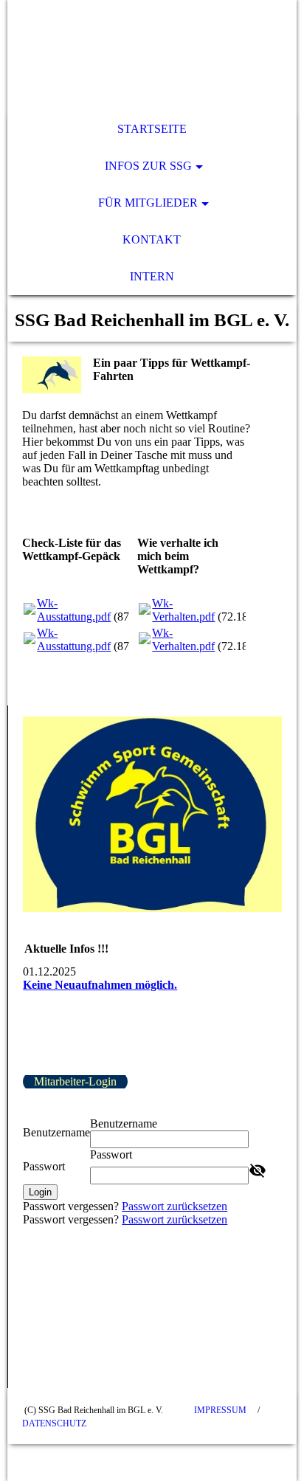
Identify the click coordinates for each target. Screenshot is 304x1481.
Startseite (152, 128)
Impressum (220, 1410)
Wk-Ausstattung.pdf (74, 610)
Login (40, 1192)
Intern (152, 276)
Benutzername (56, 1132)
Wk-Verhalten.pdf (183, 610)
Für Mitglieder (148, 202)
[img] (151, 55)
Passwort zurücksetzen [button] (174, 1206)
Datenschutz (54, 1423)
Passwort (44, 1166)
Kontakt (151, 239)
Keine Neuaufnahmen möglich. (100, 984)
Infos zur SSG (148, 165)
